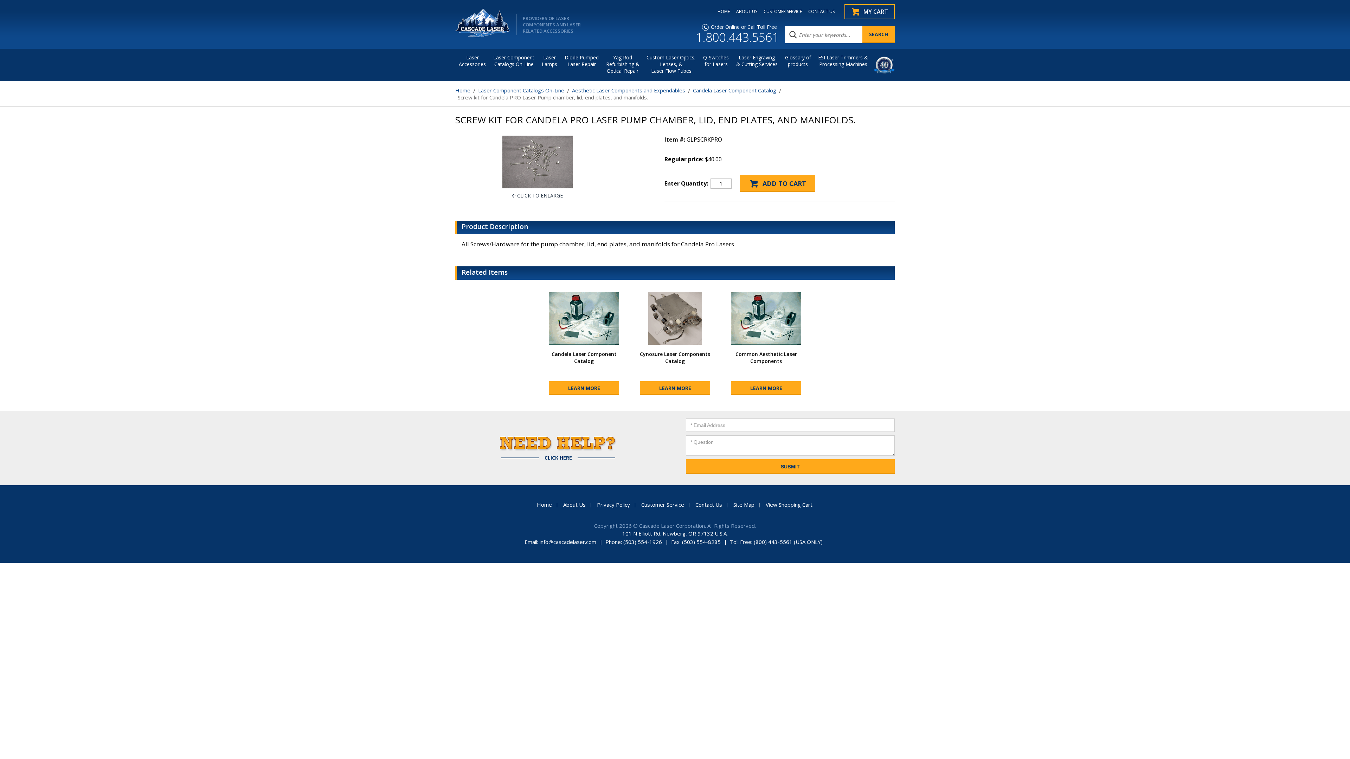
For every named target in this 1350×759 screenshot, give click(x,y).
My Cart (875, 11)
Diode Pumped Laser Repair (582, 60)
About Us (574, 504)
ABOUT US (746, 11)
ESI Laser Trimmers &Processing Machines (843, 60)
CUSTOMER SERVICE (783, 11)
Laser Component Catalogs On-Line (513, 60)
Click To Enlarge (540, 195)
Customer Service (662, 504)
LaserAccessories (472, 60)
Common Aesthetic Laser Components (766, 357)
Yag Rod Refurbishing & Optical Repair (622, 64)
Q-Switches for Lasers (716, 60)
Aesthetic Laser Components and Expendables (628, 90)
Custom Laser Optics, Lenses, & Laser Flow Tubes (671, 64)
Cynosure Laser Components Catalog (675, 357)
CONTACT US (821, 11)
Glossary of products (798, 60)
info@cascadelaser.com (568, 541)
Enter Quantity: (686, 183)
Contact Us (708, 504)
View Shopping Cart (789, 504)
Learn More (584, 388)
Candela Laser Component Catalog (734, 90)
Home (462, 90)
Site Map (743, 504)
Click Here (558, 457)
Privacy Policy (613, 504)
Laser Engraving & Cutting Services (757, 60)
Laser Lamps (549, 60)
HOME (724, 11)
